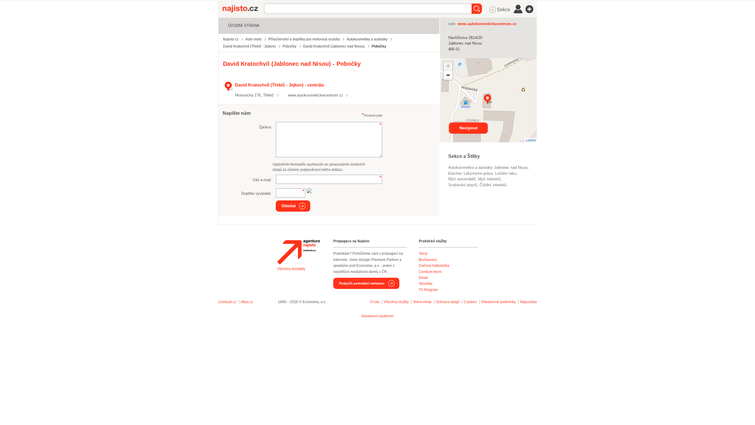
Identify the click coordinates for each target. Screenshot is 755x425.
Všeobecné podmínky (498, 302)
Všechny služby (397, 302)
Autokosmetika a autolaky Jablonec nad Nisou (488, 167)
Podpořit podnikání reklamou (362, 283)
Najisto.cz (243, 8)
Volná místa (422, 302)
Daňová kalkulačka (434, 266)
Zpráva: (265, 127)
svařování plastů (462, 185)
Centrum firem (430, 272)
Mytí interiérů (489, 179)
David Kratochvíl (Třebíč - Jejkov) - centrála (279, 84)
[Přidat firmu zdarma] (531, 9)
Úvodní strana (244, 25)
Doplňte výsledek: (256, 193)
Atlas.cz (247, 302)
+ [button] (448, 66)
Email (423, 278)
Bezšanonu (428, 260)
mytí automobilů (462, 179)
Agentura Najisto (298, 252)
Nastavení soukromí (377, 316)
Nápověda (528, 302)
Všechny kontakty (291, 269)
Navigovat (468, 128)
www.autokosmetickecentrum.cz (315, 95)
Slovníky (425, 284)
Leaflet (531, 140)
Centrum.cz (227, 302)
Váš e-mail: (262, 180)
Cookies (470, 302)
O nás (375, 302)
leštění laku (505, 173)
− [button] (448, 75)
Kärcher (454, 173)
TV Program (428, 290)
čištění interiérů (493, 185)
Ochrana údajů (447, 302)
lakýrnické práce (478, 173)
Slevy (423, 253)
